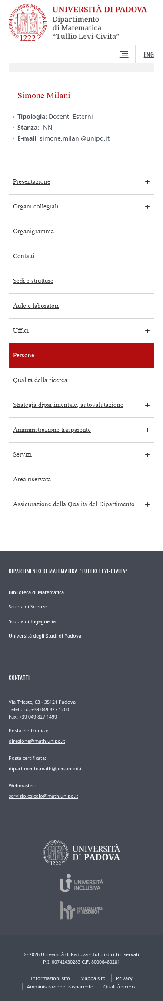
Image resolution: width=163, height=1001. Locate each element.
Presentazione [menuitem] (31, 181)
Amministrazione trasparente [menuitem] (52, 429)
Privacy (124, 978)
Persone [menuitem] (23, 355)
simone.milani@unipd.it (75, 138)
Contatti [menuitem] (23, 256)
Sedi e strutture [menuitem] (33, 281)
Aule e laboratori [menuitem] (36, 305)
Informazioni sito (50, 978)
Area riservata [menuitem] (32, 479)
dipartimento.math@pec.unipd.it (46, 768)
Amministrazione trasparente (60, 986)
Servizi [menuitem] (22, 454)
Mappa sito (93, 978)
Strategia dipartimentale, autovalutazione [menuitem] (68, 405)
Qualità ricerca (119, 986)
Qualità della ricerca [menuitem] (40, 380)
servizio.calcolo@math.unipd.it (43, 796)
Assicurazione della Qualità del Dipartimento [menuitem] (74, 504)
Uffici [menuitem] (21, 330)
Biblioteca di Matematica (36, 592)
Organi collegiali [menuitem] (35, 206)
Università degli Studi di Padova (45, 635)
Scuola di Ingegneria (32, 621)
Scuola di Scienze (28, 606)
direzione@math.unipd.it (37, 741)
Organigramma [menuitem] (33, 231)
